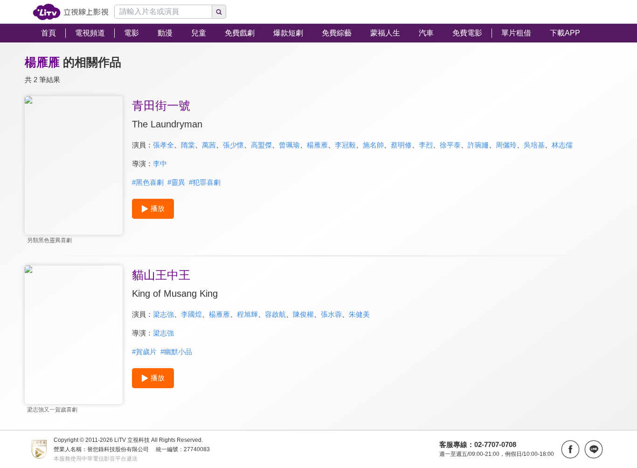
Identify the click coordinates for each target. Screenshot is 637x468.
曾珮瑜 (289, 145)
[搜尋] (219, 12)
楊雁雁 (317, 145)
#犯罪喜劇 (205, 182)
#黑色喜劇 (148, 182)
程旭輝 (247, 314)
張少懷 (233, 145)
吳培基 (534, 145)
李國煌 (191, 314)
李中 (160, 164)
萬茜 (209, 145)
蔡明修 (401, 145)
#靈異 (176, 182)
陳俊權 (303, 314)
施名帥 (373, 145)
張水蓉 (331, 314)
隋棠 (188, 145)
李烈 (426, 145)
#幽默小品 (176, 352)
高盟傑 (261, 145)
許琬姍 (478, 145)
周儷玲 (506, 145)
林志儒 (562, 145)
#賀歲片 (144, 352)
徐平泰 (450, 145)
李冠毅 (345, 145)
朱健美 (359, 314)
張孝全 (163, 145)
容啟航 (275, 314)
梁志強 (163, 314)
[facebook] (570, 449)
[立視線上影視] (71, 12)
